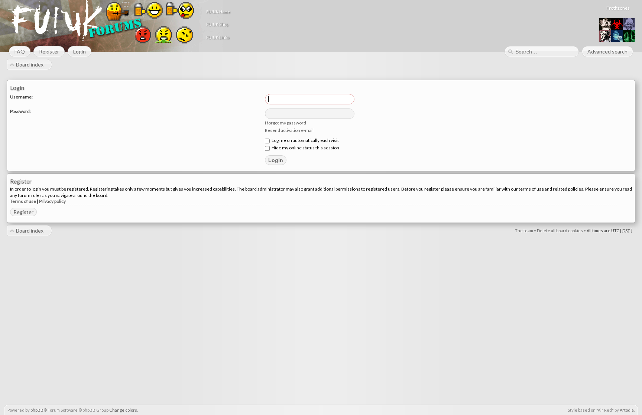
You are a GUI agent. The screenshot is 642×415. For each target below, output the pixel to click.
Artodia (627, 410)
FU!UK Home (218, 11)
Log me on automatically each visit (305, 140)
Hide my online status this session (305, 147)
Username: (21, 97)
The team (524, 230)
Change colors (123, 410)
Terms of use (23, 201)
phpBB (36, 410)
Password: (20, 111)
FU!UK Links (218, 37)
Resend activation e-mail (289, 130)
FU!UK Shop (217, 24)
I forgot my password (285, 123)
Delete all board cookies (560, 230)
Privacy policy (52, 201)
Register (23, 212)
